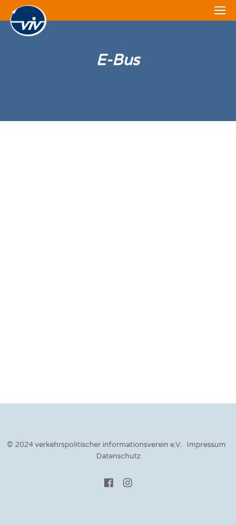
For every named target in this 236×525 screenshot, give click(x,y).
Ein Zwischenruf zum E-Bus (77, 176)
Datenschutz (118, 456)
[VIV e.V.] (28, 20)
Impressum (206, 444)
